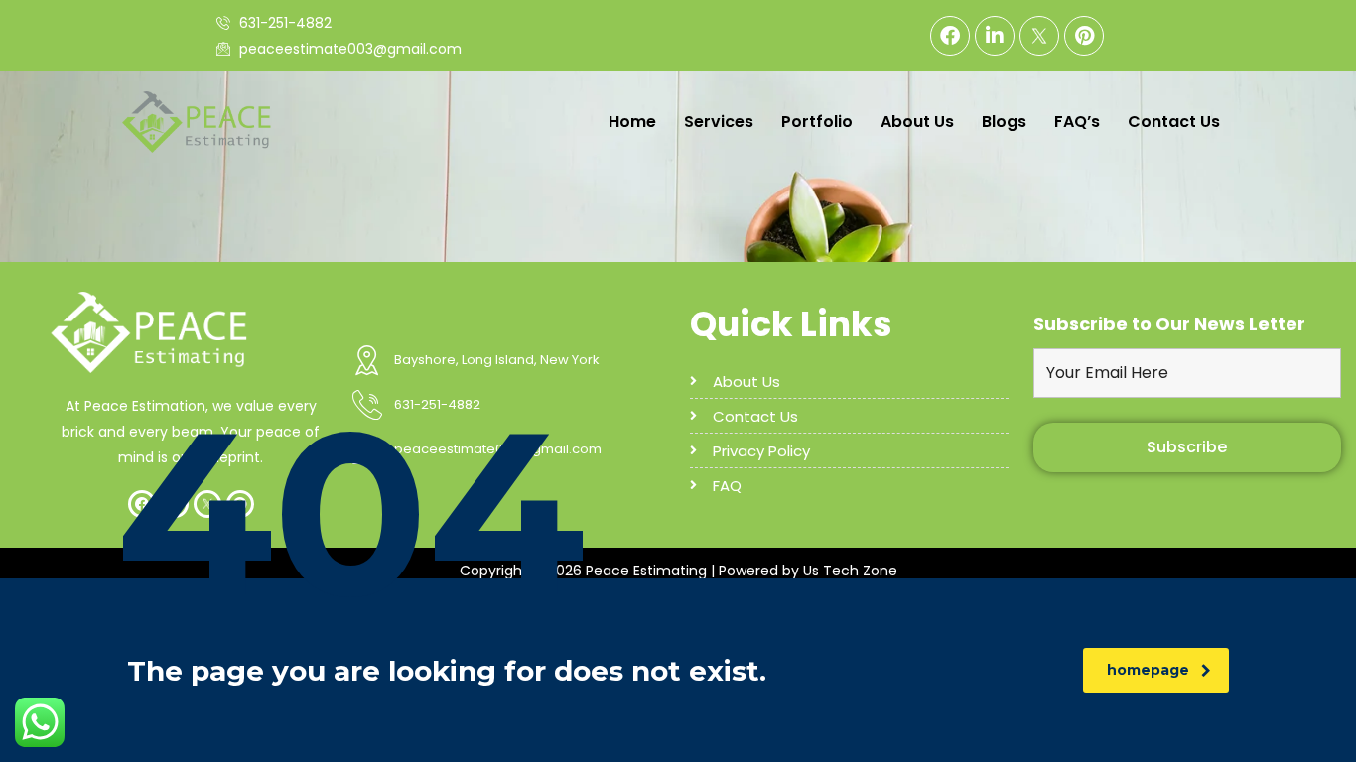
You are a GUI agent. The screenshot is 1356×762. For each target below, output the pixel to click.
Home (632, 121)
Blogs (1004, 121)
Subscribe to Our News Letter (1169, 324)
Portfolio (817, 121)
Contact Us (1174, 121)
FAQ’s (1077, 121)
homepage (1148, 670)
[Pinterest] (1084, 36)
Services (718, 121)
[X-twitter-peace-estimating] (1039, 36)
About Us (917, 121)
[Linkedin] (995, 36)
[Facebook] (950, 36)
